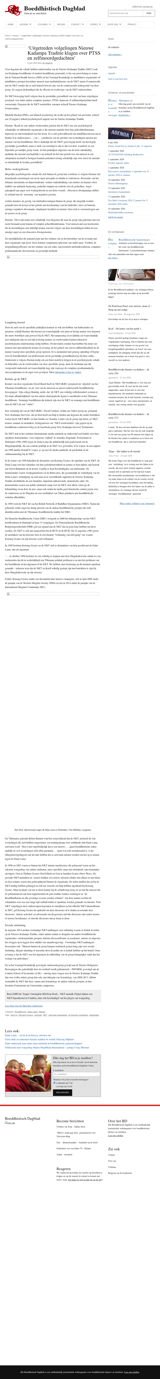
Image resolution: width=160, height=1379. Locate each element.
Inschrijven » (124, 114)
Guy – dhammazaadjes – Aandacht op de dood (77, 1142)
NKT (45, 1015)
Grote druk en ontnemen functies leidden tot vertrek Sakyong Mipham (39, 1039)
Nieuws (15, 35)
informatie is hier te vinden (68, 372)
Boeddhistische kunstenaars (134, 239)
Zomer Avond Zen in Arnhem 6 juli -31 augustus (130, 145)
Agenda (111, 73)
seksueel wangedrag (57, 1015)
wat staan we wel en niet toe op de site (85, 1179)
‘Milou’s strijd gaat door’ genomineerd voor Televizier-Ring (76, 1134)
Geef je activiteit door (118, 78)
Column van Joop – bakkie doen (71, 1126)
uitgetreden (94, 1015)
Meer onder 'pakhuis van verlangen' (137, 503)
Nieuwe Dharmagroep (118, 183)
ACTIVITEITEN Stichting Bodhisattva (125, 154)
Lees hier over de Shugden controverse (24, 1005)
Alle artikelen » (115, 54)
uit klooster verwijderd (78, 1015)
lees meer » (113, 257)
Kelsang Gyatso (25, 1015)
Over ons (112, 1160)
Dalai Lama (32, 1012)
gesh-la (14, 1015)
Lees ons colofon (115, 1135)
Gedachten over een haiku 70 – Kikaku (74, 1148)
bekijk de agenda (115, 217)
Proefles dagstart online (118, 162)
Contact (111, 1154)
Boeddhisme (20, 1012)
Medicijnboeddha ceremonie (120, 212)
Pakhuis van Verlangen (121, 283)
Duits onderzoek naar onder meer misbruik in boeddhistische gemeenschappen (43, 1043)
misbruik (38, 1015)
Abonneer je (125, 100)
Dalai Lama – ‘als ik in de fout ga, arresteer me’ (28, 1035)
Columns (112, 1166)
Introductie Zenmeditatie (119, 191)
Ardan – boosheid (64, 1154)
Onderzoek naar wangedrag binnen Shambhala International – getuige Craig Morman (47, 1047)
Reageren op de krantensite (120, 1172)
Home (7, 35)
